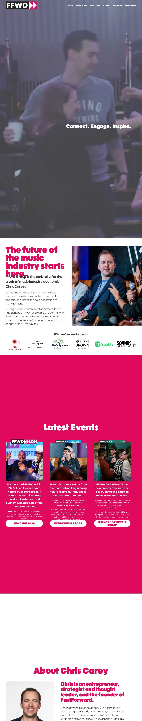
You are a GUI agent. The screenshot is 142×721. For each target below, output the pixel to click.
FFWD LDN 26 (130, 5)
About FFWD (81, 5)
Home (70, 5)
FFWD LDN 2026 (24, 523)
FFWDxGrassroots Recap (112, 523)
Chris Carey (95, 5)
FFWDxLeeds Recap (68, 523)
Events (106, 5)
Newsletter (117, 5)
